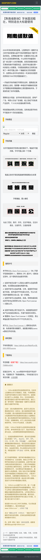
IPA (17, 441)
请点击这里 (25, 522)
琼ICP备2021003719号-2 (31, 557)
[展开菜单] (36, 3)
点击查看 (14, 377)
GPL (31, 439)
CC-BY (11, 441)
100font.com (13, 557)
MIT (27, 439)
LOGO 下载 (24, 508)
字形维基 (22, 441)
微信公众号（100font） (17, 513)
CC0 (6, 441)
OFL (15, 439)
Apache (21, 439)
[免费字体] (9, 3)
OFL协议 (20, 450)
